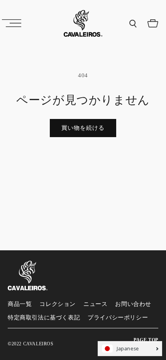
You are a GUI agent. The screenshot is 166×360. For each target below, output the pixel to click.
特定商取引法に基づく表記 (44, 317)
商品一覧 (20, 304)
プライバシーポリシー (118, 317)
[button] (11, 23)
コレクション (57, 304)
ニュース (95, 304)
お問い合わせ (133, 304)
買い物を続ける (83, 128)
